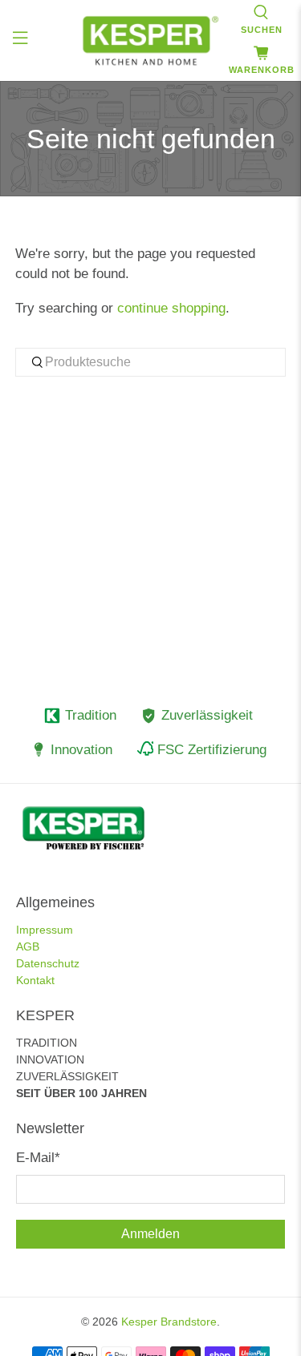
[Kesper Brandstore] (150, 40)
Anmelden (150, 1234)
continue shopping (171, 308)
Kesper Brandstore (169, 1321)
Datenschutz (47, 963)
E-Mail (38, 1157)
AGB (27, 946)
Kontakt (35, 980)
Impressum (44, 929)
